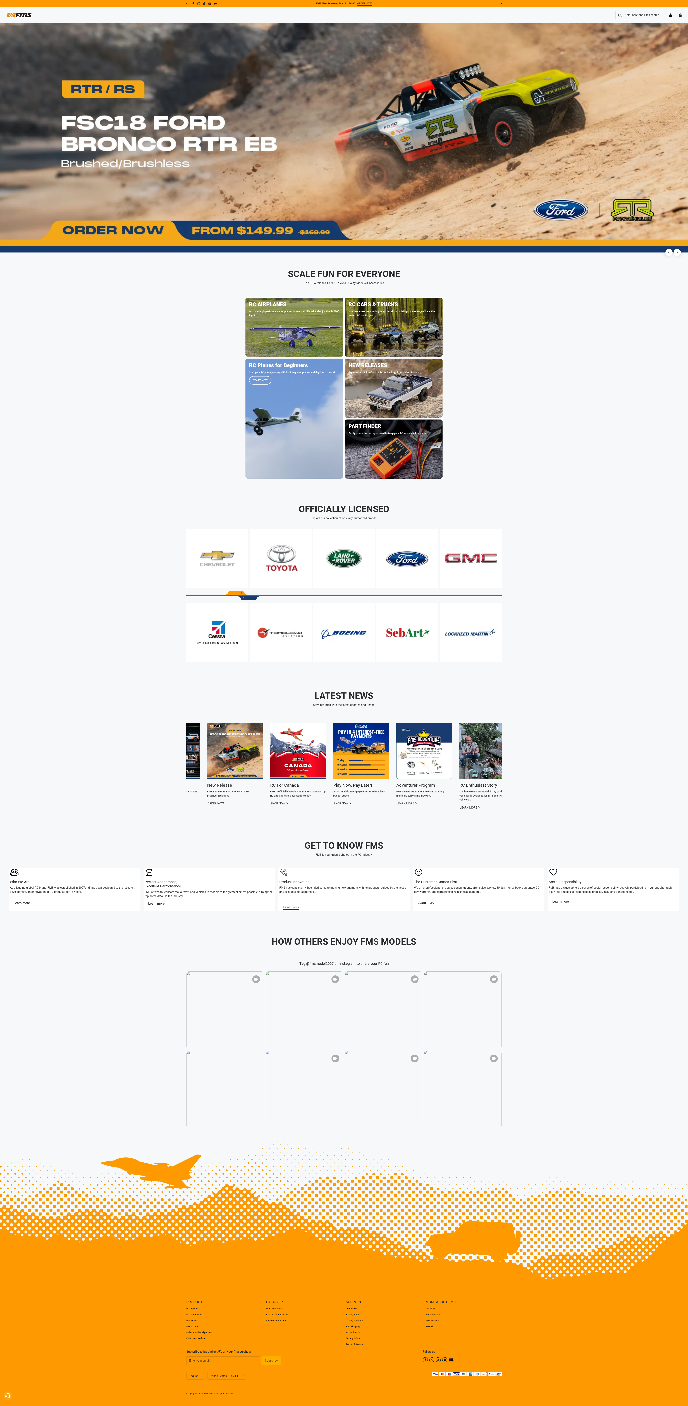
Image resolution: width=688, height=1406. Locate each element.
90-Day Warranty (354, 1320)
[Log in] (670, 15)
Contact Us (351, 1308)
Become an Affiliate (276, 1320)
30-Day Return (353, 1314)
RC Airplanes (192, 1308)
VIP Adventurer (433, 1314)
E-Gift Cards (192, 1326)
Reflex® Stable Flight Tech (199, 1332)
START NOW (260, 380)
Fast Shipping (353, 1326)
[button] (231, 593)
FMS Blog (430, 1326)
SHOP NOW (234, 803)
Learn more (21, 903)
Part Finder (191, 1320)
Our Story (430, 1308)
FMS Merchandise (195, 1338)
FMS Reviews (432, 1320)
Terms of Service (354, 1344)
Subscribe (271, 1360)
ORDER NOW (364, 3)
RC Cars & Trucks (195, 1314)
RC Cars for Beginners (277, 1314)
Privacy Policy (353, 1338)
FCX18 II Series (274, 1308)
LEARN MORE (361, 803)
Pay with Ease (353, 1332)
